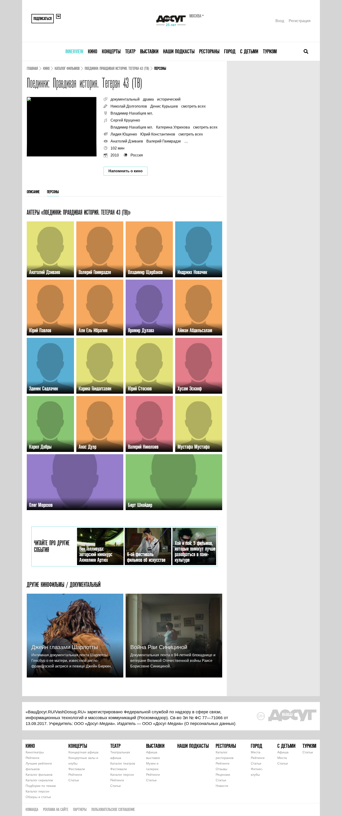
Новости (222, 786)
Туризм (270, 51)
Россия (137, 155)
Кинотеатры (35, 752)
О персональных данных (210, 723)
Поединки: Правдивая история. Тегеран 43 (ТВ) (117, 68)
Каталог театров (122, 763)
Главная (32, 68)
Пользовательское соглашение (113, 809)
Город (229, 51)
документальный (125, 99)
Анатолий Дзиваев (127, 141)
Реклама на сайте (55, 809)
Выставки (149, 51)
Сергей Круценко (125, 120)
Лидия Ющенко (124, 134)
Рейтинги (32, 758)
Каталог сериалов (39, 780)
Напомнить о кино (125, 171)
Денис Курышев (164, 106)
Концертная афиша (83, 752)
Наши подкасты (178, 51)
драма (148, 99)
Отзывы (221, 769)
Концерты (111, 51)
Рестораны (209, 51)
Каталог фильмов (67, 68)
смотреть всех (193, 106)
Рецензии (223, 774)
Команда (32, 809)
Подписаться (43, 18)
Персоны (53, 192)
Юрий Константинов (157, 134)
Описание (33, 192)
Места (255, 752)
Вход (279, 21)
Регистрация (300, 21)
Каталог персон (37, 791)
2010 (115, 155)
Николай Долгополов (129, 106)
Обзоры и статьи (38, 797)
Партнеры (80, 809)
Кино (92, 51)
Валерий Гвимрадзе (163, 141)
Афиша (282, 752)
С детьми (249, 51)
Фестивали (76, 769)
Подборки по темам (41, 786)
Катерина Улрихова (173, 127)
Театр (130, 51)
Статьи (73, 780)
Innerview (74, 51)
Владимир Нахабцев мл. (132, 113)
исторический (169, 99)
